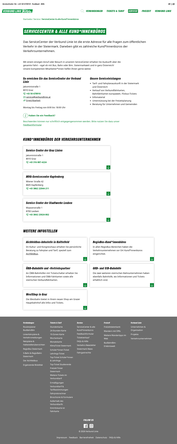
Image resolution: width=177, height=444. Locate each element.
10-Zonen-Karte (57, 334)
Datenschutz (101, 437)
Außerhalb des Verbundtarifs (56, 403)
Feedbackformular (32, 124)
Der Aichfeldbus (30, 360)
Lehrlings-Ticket (57, 353)
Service (133, 11)
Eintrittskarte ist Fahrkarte (57, 410)
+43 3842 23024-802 (39, 214)
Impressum (62, 437)
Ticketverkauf (83, 337)
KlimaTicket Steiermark (60, 345)
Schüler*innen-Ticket (59, 350)
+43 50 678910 (33, 93)
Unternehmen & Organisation (138, 328)
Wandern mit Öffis (112, 331)
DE (169, 4)
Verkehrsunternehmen (141, 338)
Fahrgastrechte (84, 352)
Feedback (36, 4)
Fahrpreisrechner (58, 393)
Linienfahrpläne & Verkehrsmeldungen (32, 336)
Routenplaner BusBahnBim (29, 328)
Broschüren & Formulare (61, 397)
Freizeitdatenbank (112, 327)
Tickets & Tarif (115, 11)
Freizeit (146, 11)
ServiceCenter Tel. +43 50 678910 (17, 4)
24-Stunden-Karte (58, 330)
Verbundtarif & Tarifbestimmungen (59, 388)
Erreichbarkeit (33, 100)
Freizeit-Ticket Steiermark (56, 370)
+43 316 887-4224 (38, 162)
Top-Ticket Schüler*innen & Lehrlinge (61, 359)
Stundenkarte (56, 327)
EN (173, 4)
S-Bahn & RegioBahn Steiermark (32, 355)
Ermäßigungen (57, 382)
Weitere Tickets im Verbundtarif (58, 377)
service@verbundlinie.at (38, 97)
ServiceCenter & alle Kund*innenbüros (60, 19)
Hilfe (43, 4)
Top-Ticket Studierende (60, 364)
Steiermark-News (85, 349)
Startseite (27, 19)
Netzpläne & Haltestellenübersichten (34, 343)
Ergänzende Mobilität (33, 365)
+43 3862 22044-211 (39, 188)
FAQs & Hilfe (82, 341)
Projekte (134, 334)
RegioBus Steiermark (32, 349)
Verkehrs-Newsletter (86, 345)
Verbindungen (94, 11)
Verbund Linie (163, 11)
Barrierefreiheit (87, 437)
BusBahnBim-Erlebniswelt (110, 344)
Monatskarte (56, 341)
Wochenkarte (56, 338)
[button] (108, 167)
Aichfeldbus (32, 253)
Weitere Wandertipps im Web (115, 337)
